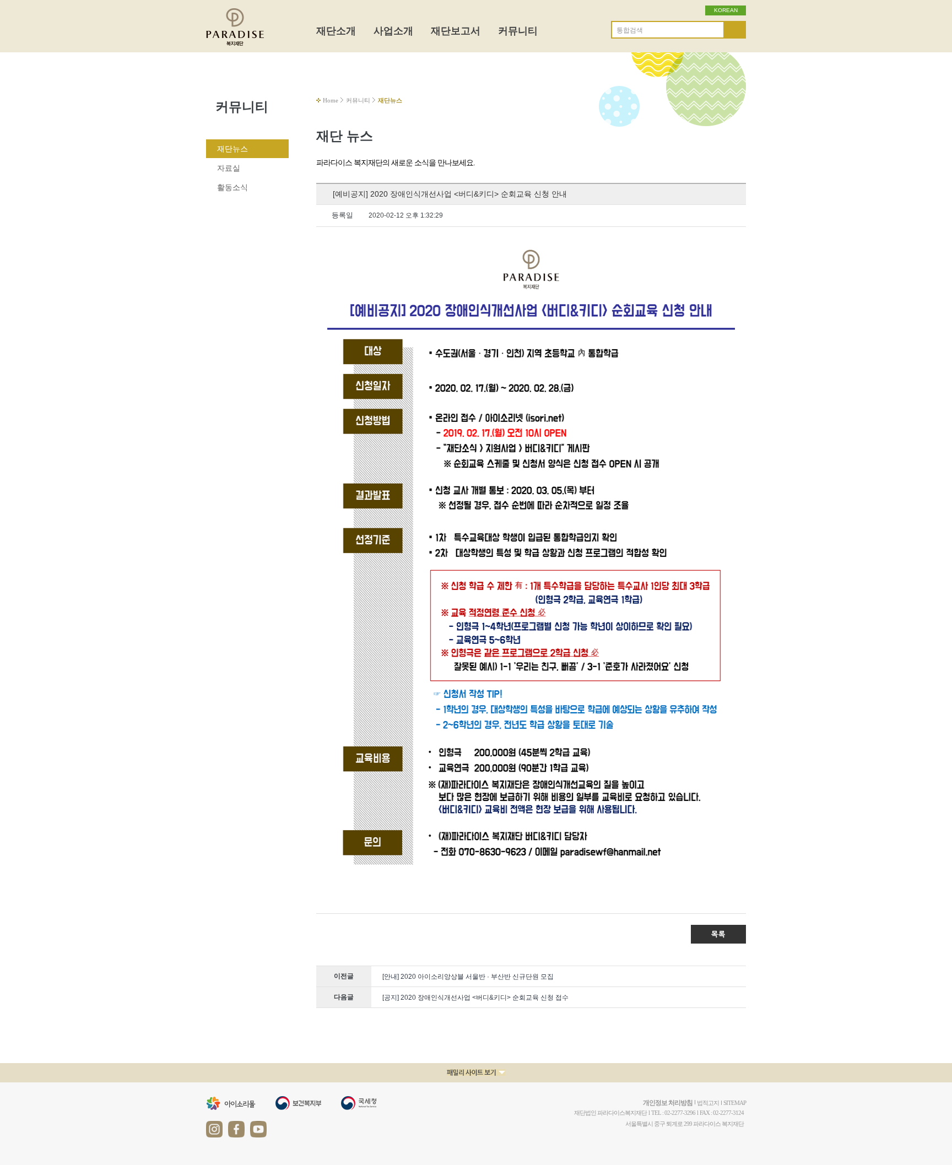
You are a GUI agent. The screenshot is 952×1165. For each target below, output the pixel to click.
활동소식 (232, 187)
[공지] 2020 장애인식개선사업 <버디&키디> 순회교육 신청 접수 (475, 997)
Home (330, 100)
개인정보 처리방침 (668, 1103)
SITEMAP (734, 1102)
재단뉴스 (232, 148)
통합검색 (629, 30)
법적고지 (708, 1102)
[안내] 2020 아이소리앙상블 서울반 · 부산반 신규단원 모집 (468, 976)
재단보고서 (455, 30)
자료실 (228, 168)
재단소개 (336, 30)
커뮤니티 (518, 30)
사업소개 (393, 30)
